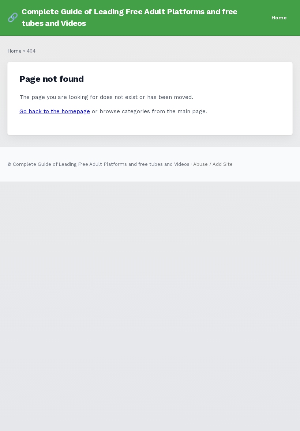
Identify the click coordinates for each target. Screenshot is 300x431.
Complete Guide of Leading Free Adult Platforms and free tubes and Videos (122, 17)
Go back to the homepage (54, 111)
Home (279, 17)
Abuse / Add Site (213, 164)
